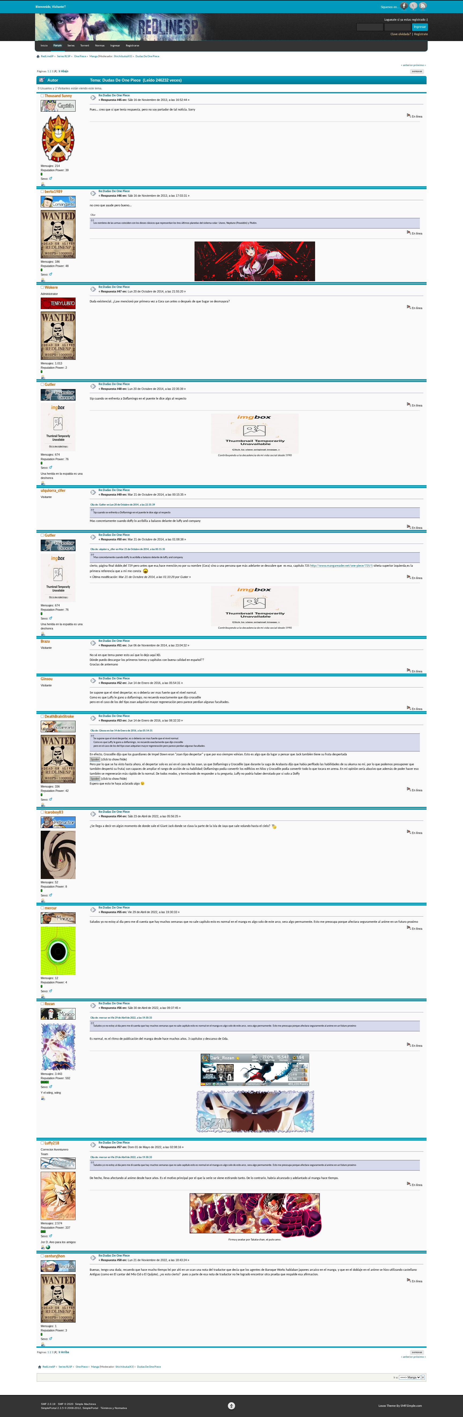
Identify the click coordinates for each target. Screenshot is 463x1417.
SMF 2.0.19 (48, 1404)
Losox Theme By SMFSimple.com (400, 1406)
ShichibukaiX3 (122, 56)
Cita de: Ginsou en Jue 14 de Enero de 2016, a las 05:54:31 (121, 730)
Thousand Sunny (58, 96)
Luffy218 (52, 1143)
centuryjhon (55, 1256)
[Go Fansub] (48, 1248)
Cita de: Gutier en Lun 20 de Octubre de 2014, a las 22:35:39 (123, 504)
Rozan (50, 1004)
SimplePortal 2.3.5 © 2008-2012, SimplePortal (69, 1408)
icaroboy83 (54, 813)
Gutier (50, 385)
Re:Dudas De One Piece (114, 95)
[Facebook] (404, 9)
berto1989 (53, 192)
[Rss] (423, 9)
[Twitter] (414, 9)
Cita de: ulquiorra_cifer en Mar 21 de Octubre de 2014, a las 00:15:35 (128, 549)
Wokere (51, 288)
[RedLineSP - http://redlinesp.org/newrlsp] (126, 39)
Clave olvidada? (401, 34)
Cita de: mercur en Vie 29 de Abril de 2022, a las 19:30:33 (121, 1017)
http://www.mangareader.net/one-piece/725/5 (341, 565)
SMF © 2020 (65, 1404)
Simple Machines (85, 1404)
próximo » (419, 65)
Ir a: (396, 1377)
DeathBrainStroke (59, 717)
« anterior (407, 65)
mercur (51, 908)
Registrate (421, 34)
